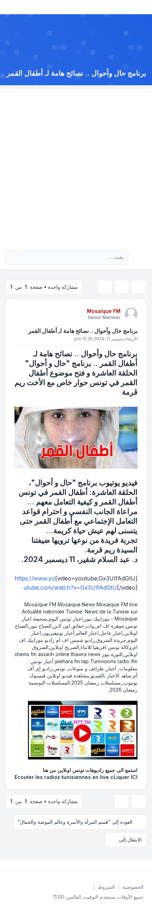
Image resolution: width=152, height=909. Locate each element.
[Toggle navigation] (8, 7)
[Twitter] (139, 864)
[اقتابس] (20, 314)
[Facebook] (145, 864)
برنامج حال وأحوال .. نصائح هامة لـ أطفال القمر (83, 330)
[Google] (128, 864)
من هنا (49, 770)
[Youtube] (133, 864)
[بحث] (25, 257)
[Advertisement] (76, 165)
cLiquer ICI (124, 777)
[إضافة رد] (138, 287)
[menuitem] (133, 887)
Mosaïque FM (104, 311)
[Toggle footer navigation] (8, 864)
